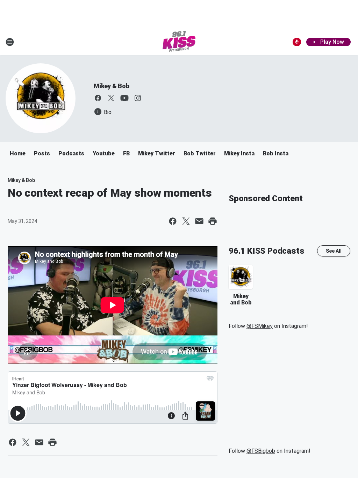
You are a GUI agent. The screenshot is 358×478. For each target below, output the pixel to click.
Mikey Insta (239, 153)
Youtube (104, 153)
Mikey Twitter (156, 153)
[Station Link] (179, 42)
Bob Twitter (200, 153)
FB (126, 153)
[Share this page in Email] (199, 221)
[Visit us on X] (111, 98)
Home (18, 153)
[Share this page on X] (186, 221)
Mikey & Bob (111, 86)
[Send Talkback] (297, 42)
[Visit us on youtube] (124, 98)
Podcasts (71, 153)
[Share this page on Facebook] (173, 221)
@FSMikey (259, 326)
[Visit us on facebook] (98, 98)
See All (334, 251)
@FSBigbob (260, 451)
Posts (42, 153)
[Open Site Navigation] (10, 42)
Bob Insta (275, 153)
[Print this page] (212, 221)
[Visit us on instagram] (138, 98)
